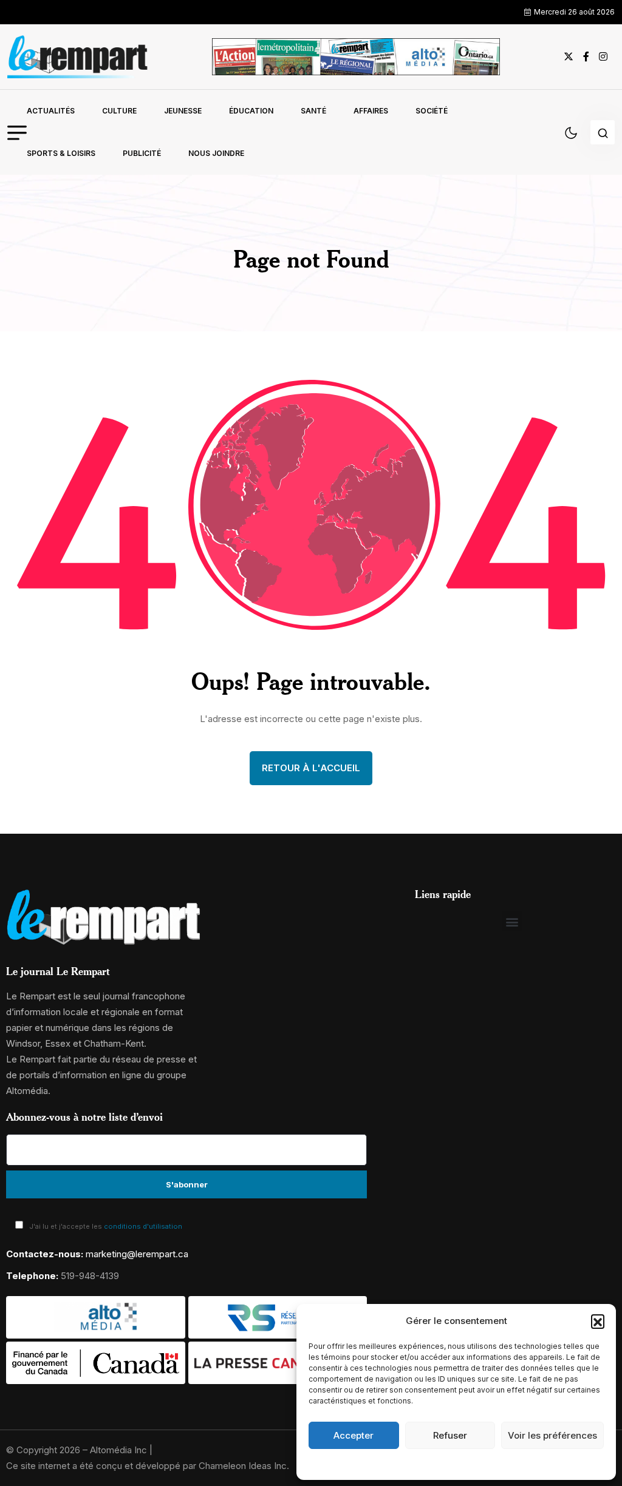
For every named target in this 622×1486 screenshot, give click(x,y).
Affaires (371, 110)
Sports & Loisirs (61, 153)
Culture (119, 110)
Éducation (251, 110)
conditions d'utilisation (143, 1226)
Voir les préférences (552, 1435)
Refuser (450, 1435)
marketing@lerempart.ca (137, 1254)
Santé (313, 110)
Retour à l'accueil (311, 768)
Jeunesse (183, 110)
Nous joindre (216, 153)
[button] (598, 1321)
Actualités (51, 110)
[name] (77, 56)
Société (431, 110)
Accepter (353, 1435)
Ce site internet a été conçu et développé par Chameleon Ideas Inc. (147, 1465)
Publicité (142, 153)
